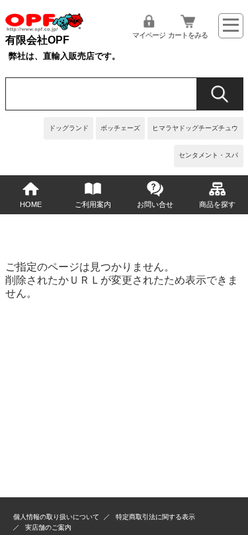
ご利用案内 (93, 204)
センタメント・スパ (208, 155)
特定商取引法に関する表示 (155, 516)
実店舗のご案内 (48, 527)
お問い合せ (155, 204)
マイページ (148, 35)
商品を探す (217, 204)
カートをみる (188, 35)
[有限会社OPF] (44, 28)
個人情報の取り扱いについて (56, 516)
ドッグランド (69, 128)
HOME (31, 204)
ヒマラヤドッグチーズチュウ (195, 128)
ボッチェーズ (120, 128)
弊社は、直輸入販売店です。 (64, 56)
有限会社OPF (37, 40)
